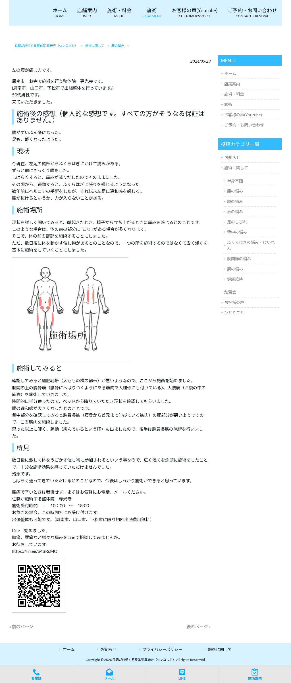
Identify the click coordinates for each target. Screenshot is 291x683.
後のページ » (198, 626)
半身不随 (235, 180)
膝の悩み (235, 201)
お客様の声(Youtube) (243, 114)
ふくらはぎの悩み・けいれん (251, 245)
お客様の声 (234, 302)
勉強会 (230, 291)
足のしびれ (237, 221)
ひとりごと (234, 312)
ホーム (230, 73)
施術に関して (236, 167)
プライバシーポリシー (162, 649)
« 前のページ (21, 626)
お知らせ (232, 157)
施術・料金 (234, 94)
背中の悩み (237, 232)
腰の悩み (235, 191)
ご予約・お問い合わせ (244, 124)
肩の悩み (235, 211)
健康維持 (235, 279)
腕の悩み (235, 269)
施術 (228, 104)
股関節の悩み (239, 258)
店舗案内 (232, 83)
